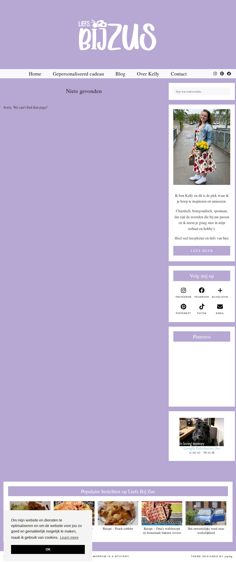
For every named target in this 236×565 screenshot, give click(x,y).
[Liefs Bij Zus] (118, 34)
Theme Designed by (212, 556)
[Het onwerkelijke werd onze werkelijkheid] (206, 513)
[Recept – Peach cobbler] (118, 513)
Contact (179, 73)
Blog (120, 73)
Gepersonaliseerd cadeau (78, 73)
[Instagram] (215, 73)
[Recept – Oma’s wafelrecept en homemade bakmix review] (162, 513)
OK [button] (48, 549)
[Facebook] (229, 73)
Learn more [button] (69, 537)
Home (35, 73)
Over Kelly (148, 73)
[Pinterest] (222, 73)
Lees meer (202, 250)
